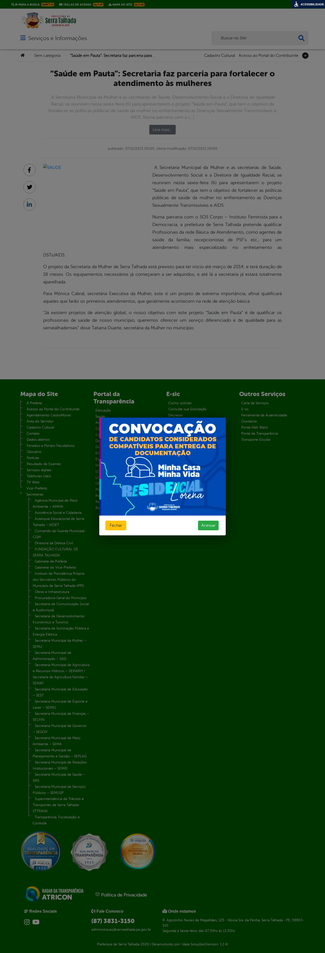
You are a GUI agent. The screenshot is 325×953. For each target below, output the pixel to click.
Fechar (116, 525)
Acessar (208, 525)
